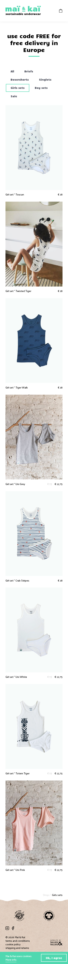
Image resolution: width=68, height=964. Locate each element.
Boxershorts (20, 79)
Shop (46, 895)
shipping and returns (17, 947)
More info (10, 959)
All (12, 71)
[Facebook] (13, 928)
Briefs (28, 71)
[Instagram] (7, 928)
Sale (14, 96)
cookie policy (13, 944)
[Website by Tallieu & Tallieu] (56, 942)
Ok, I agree (54, 958)
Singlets (45, 79)
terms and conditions (17, 940)
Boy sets (41, 87)
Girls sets (18, 87)
